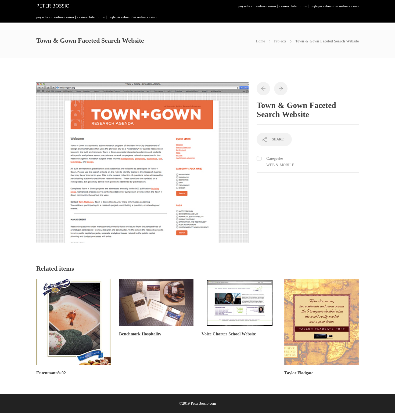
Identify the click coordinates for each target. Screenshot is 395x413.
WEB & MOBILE (280, 165)
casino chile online (293, 6)
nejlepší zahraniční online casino (335, 6)
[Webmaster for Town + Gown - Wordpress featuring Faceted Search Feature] (142, 165)
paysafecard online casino (257, 6)
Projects (280, 41)
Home (260, 41)
